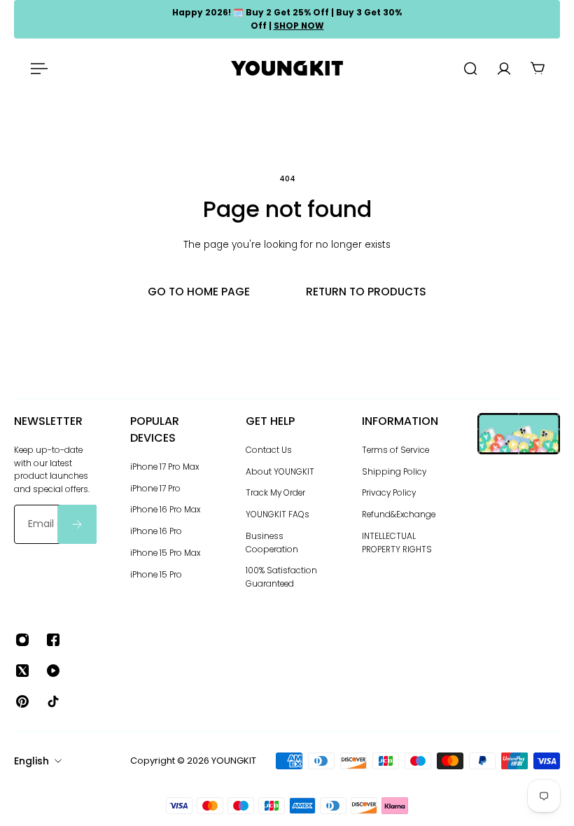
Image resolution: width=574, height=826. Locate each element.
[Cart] (537, 68)
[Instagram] (22, 639)
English (31, 761)
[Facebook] (53, 639)
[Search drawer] (470, 68)
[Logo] (287, 68)
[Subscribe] (77, 524)
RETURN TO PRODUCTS (366, 291)
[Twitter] (22, 670)
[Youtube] (53, 670)
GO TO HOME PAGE (199, 291)
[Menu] (36, 68)
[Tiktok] (53, 701)
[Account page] (504, 68)
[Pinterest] (22, 701)
